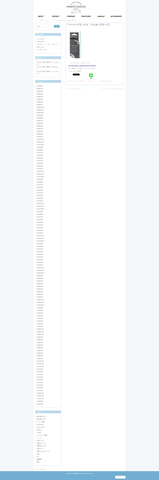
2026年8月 (40, 86)
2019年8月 (40, 310)
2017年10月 (40, 366)
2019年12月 (40, 299)
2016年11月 (40, 396)
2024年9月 (40, 147)
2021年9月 (40, 243)
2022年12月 (40, 203)
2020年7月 (40, 281)
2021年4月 (40, 257)
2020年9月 (40, 275)
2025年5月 (40, 126)
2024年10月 (40, 144)
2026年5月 (40, 94)
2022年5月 (40, 222)
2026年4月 (40, 96)
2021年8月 (40, 246)
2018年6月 (40, 345)
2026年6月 (40, 91)
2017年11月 (40, 364)
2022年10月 (40, 209)
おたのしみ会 (41, 427)
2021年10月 (40, 241)
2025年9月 (40, 115)
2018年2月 (40, 356)
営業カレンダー (41, 443)
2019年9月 (40, 307)
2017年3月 (40, 385)
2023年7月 (40, 185)
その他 (39, 432)
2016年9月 (40, 401)
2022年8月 (40, 214)
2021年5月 (40, 254)
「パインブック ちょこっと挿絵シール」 (112, 88)
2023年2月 (40, 198)
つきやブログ (41, 41)
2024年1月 (40, 169)
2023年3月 (40, 195)
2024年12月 (40, 139)
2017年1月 (40, 390)
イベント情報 (41, 422)
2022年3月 (40, 227)
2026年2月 (40, 102)
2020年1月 (40, 297)
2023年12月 (40, 171)
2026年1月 (40, 104)
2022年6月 (40, 219)
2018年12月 (40, 329)
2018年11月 (40, 331)
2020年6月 (40, 283)
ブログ (43, 469)
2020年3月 (40, 291)
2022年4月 (40, 225)
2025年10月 (40, 112)
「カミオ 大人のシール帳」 (73, 88)
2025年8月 (40, 118)
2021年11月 (40, 238)
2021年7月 (40, 249)
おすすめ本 (40, 424)
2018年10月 (40, 334)
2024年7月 (40, 152)
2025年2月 (40, 134)
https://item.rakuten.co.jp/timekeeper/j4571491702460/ (82, 65)
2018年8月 (40, 340)
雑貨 (38, 462)
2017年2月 (40, 388)
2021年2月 (40, 262)
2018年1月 (40, 358)
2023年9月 (40, 179)
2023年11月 (40, 174)
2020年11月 (40, 270)
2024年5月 (40, 158)
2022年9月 (40, 211)
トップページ (36, 469)
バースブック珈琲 (42, 435)
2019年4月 (40, 321)
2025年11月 (40, 110)
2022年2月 (40, 230)
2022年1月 (40, 233)
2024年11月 (40, 142)
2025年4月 (40, 128)
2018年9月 (40, 337)
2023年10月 (40, 177)
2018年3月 (40, 353)
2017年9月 (40, 369)
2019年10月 (40, 305)
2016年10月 (40, 398)
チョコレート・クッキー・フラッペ (47, 44)
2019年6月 (40, 315)
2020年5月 (40, 286)
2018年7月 (40, 342)
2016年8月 (40, 404)
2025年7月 (40, 120)
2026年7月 (40, 88)
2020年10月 (40, 273)
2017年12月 (40, 361)
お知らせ (39, 430)
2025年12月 (40, 107)
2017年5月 (40, 380)
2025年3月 (40, 131)
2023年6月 (40, 187)
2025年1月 (40, 136)
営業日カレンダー (42, 446)
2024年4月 (40, 161)
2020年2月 (40, 294)
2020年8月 (40, 278)
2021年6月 (40, 251)
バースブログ (41, 39)
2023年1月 (40, 201)
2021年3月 (40, 259)
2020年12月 (40, 267)
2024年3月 (40, 163)
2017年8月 (40, 372)
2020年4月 (40, 289)
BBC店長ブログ (41, 416)
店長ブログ (40, 448)
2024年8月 (40, 150)
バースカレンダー (42, 49)
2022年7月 (40, 217)
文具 (38, 454)
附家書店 (39, 459)
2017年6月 (40, 377)
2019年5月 (40, 318)
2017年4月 (40, 382)
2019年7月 (40, 313)
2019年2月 (40, 323)
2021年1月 (40, 265)
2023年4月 (40, 193)
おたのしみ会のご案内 (43, 62)
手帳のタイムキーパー (93, 81)
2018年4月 (40, 350)
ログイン (120, 477)
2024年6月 (40, 155)
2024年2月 (40, 166)
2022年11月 (40, 206)
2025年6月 (40, 123)
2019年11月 (40, 302)
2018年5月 (40, 348)
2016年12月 (40, 393)
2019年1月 (40, 326)
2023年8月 (40, 182)
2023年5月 (40, 190)
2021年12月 (40, 235)
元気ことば (40, 47)
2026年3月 (40, 99)
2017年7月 (40, 374)
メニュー (39, 438)
